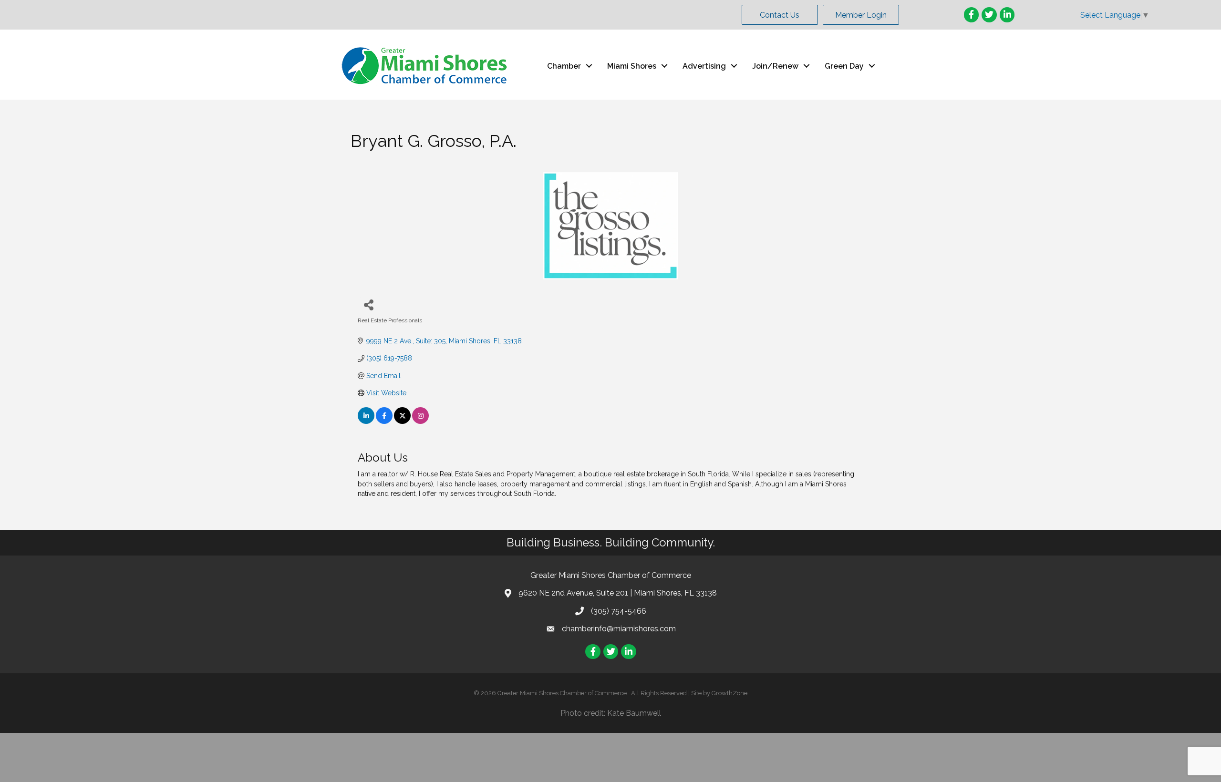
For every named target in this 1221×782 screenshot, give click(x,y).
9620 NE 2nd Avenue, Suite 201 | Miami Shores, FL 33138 (617, 592)
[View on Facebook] (384, 421)
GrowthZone (729, 693)
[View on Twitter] (402, 421)
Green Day (844, 66)
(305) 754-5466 (618, 611)
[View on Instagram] (420, 421)
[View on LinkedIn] (366, 421)
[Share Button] (368, 304)
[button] (780, 15)
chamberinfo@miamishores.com (619, 628)
